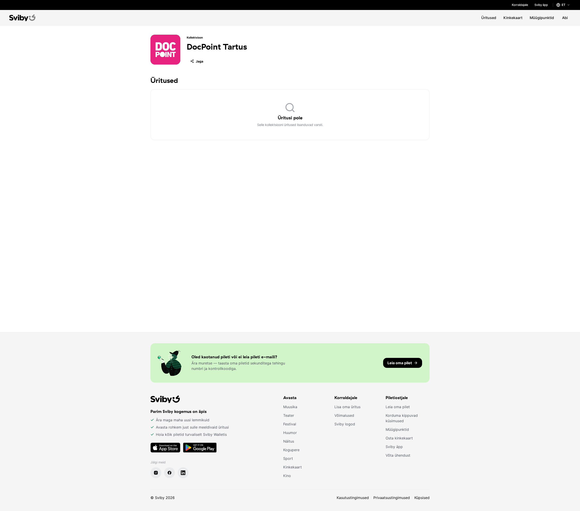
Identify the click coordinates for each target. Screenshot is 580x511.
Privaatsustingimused (391, 497)
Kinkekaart (512, 17)
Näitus (288, 441)
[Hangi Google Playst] (200, 448)
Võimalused (344, 415)
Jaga (199, 61)
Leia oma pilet (398, 407)
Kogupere (291, 450)
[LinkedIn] (183, 472)
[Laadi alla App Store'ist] (165, 448)
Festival (289, 424)
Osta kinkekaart (399, 438)
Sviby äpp (541, 5)
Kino (287, 475)
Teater (288, 415)
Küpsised (422, 497)
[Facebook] (169, 472)
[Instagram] (155, 472)
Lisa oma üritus (347, 407)
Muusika (290, 407)
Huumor (290, 432)
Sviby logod (344, 424)
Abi (565, 17)
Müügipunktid (542, 17)
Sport (288, 458)
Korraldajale (520, 5)
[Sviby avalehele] (22, 17)
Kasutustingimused (353, 497)
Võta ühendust (398, 455)
